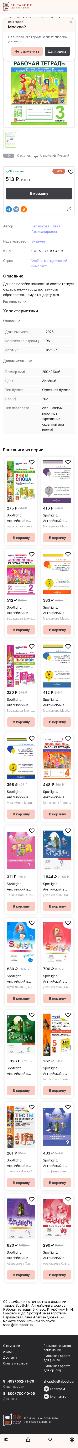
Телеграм (57, 1389)
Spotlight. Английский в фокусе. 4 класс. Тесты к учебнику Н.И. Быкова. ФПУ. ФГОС (21, 1163)
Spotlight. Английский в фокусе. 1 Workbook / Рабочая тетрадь (21, 979)
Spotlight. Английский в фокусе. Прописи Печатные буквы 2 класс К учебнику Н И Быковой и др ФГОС (20, 702)
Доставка (10, 1357)
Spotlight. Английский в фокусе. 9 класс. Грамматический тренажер (56, 1163)
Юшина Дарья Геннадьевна (27, 895)
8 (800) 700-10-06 (19, 1393)
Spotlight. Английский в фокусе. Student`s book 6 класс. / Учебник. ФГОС (21, 1071)
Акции (7, 1351)
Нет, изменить (27, 51)
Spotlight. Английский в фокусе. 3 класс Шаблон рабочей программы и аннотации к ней (20, 795)
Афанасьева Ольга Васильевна (29, 1263)
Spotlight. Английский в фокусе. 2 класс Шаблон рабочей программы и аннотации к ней (57, 610)
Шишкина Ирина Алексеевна (27, 1171)
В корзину (39, 193)
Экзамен (38, 241)
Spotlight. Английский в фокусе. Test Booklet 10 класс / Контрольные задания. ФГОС (56, 1255)
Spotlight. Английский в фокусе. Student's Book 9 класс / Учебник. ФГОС (57, 887)
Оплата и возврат (15, 1363)
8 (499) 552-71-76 (18, 1381)
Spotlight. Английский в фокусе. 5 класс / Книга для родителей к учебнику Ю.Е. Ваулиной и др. (57, 1071)
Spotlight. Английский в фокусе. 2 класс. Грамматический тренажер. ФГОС (20, 887)
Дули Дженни (52, 895)
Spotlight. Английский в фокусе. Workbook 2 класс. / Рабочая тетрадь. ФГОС (56, 979)
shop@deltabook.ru (59, 1381)
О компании (11, 1345)
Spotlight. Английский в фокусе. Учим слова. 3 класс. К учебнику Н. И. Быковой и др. (21, 518)
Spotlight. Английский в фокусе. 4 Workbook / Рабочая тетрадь (57, 795)
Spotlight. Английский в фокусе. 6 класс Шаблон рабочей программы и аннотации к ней (57, 702)
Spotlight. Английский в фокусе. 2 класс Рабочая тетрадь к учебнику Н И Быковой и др (21, 610)
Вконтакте (58, 1396)
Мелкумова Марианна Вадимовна (31, 802)
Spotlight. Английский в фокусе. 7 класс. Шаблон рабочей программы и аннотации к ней (57, 518)
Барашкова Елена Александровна (31, 526)
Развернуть (12, 301)
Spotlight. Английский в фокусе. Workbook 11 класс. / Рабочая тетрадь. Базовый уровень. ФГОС (20, 1255)
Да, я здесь (57, 51)
